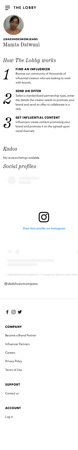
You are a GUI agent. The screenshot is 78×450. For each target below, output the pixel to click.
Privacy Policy (13, 361)
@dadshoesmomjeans (21, 283)
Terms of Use (13, 370)
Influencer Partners (17, 344)
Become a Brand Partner (20, 335)
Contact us (12, 393)
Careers (10, 352)
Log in (9, 417)
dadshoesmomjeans (24, 274)
